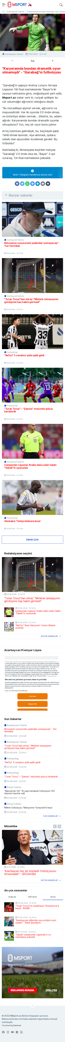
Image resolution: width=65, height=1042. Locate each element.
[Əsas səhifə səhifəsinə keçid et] (3, 11)
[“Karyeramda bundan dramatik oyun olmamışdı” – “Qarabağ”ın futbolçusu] (32, 32)
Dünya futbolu (14, 787)
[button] (61, 4)
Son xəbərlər (50, 816)
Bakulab (17, 1025)
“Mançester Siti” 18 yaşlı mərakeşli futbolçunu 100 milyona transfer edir (29, 792)
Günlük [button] (12, 897)
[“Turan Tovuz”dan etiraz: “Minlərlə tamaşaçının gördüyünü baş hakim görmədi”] (32, 275)
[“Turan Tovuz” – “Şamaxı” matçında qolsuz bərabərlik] (32, 385)
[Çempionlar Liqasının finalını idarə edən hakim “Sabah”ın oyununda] (32, 441)
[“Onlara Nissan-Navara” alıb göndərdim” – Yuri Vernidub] (32, 847)
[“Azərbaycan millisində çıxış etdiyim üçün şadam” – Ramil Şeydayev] (9, 921)
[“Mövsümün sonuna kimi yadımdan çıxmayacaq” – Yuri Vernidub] (32, 219)
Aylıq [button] (52, 897)
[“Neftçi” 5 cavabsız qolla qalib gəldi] (32, 331)
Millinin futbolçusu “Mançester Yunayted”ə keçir (28, 807)
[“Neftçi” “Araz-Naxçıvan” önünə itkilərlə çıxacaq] (9, 626)
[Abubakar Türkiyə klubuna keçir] (32, 497)
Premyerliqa (12, 352)
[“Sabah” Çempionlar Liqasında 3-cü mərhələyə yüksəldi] (9, 936)
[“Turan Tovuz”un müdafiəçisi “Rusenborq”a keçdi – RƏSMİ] (9, 907)
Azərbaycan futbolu (14, 54)
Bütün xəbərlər (49, 636)
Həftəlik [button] (32, 897)
